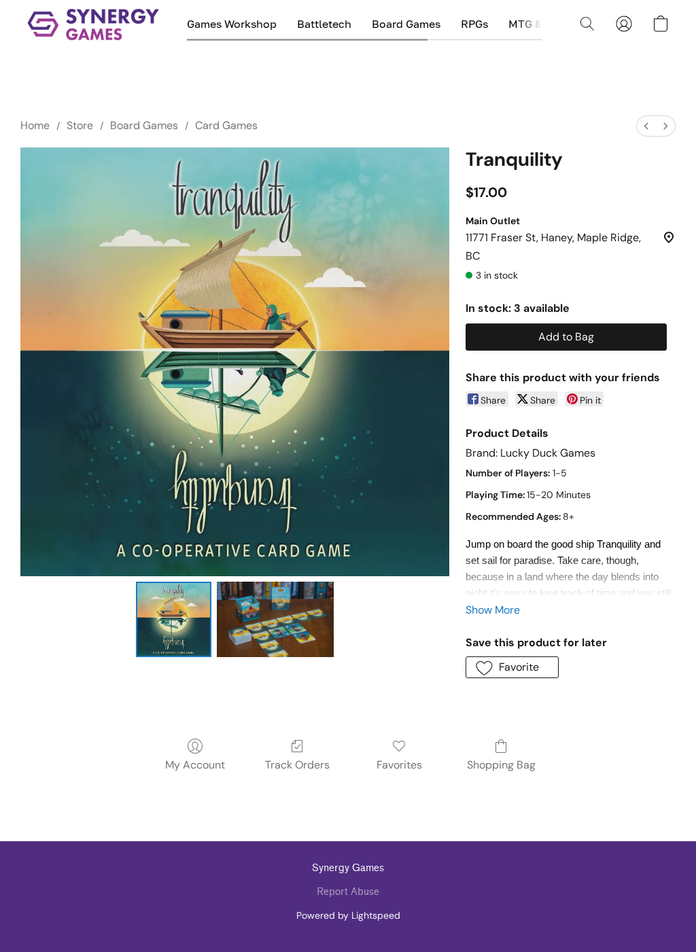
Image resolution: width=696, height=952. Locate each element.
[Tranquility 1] (275, 620)
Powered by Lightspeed (348, 915)
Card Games (226, 125)
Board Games (406, 24)
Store (80, 125)
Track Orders (297, 765)
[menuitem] (646, 126)
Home (35, 125)
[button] (93, 24)
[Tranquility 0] (174, 620)
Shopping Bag (501, 765)
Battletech (324, 24)
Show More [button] (493, 610)
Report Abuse (348, 892)
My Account (195, 765)
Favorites (399, 765)
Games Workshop (232, 24)
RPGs (474, 24)
